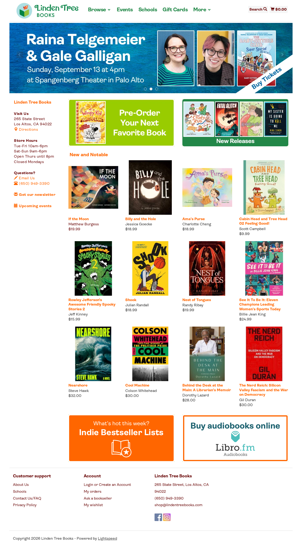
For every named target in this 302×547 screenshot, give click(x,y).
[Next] (282, 54)
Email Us (26, 178)
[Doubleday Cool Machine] (150, 354)
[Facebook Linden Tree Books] (158, 517)
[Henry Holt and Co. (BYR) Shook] (150, 268)
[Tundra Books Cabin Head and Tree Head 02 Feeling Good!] (264, 187)
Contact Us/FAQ (27, 499)
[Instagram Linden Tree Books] (167, 517)
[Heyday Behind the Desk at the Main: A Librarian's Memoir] (207, 354)
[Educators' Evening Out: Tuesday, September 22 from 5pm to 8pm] (151, 58)
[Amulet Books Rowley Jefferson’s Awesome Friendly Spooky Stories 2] (93, 268)
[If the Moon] (93, 187)
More (202, 10)
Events (125, 10)
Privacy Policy (25, 505)
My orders (92, 492)
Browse (99, 10)
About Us (21, 485)
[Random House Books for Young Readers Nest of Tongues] (207, 268)
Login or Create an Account (107, 485)
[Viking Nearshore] (93, 354)
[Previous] (20, 54)
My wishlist (93, 505)
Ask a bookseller (98, 499)
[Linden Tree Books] (48, 12)
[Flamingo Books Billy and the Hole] (150, 187)
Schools (147, 10)
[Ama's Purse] (207, 187)
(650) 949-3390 (34, 184)
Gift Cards (175, 10)
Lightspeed (107, 539)
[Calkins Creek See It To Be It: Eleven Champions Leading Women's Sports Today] (264, 268)
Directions (28, 130)
